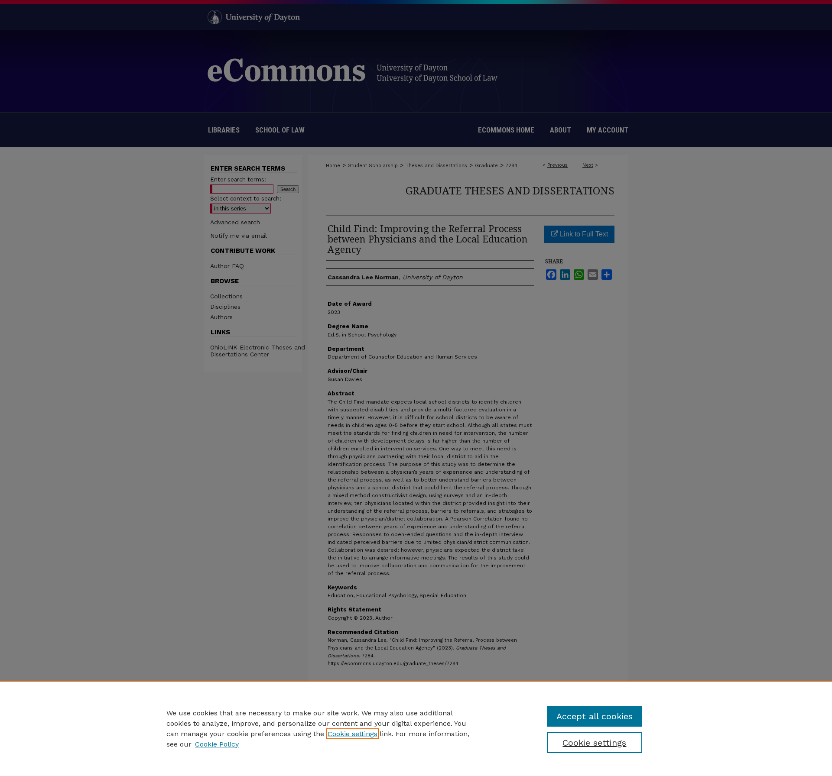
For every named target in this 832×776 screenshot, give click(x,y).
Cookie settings (352, 734)
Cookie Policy (217, 744)
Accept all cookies (594, 716)
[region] (416, 728)
